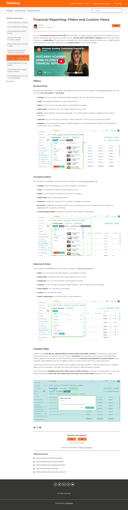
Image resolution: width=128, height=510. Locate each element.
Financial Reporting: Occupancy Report (14, 38)
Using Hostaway (20, 10)
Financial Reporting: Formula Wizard (17, 64)
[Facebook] (34, 427)
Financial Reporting (33, 10)
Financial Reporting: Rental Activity (16, 32)
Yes (72, 439)
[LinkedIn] (40, 427)
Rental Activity (104, 90)
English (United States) (101, 4)
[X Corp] (37, 427)
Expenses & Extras (84, 268)
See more (10, 81)
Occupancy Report (87, 181)
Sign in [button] (88, 3)
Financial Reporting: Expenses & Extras (17, 45)
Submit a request (76, 3)
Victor (41, 25)
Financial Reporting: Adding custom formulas (16, 70)
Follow (116, 25)
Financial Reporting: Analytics (17, 27)
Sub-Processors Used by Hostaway (49, 458)
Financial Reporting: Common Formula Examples (17, 77)
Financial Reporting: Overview (17, 22)
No (82, 439)
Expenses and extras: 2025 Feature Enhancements (16, 51)
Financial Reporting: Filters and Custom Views (17, 57)
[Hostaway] (13, 4)
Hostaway (9, 10)
